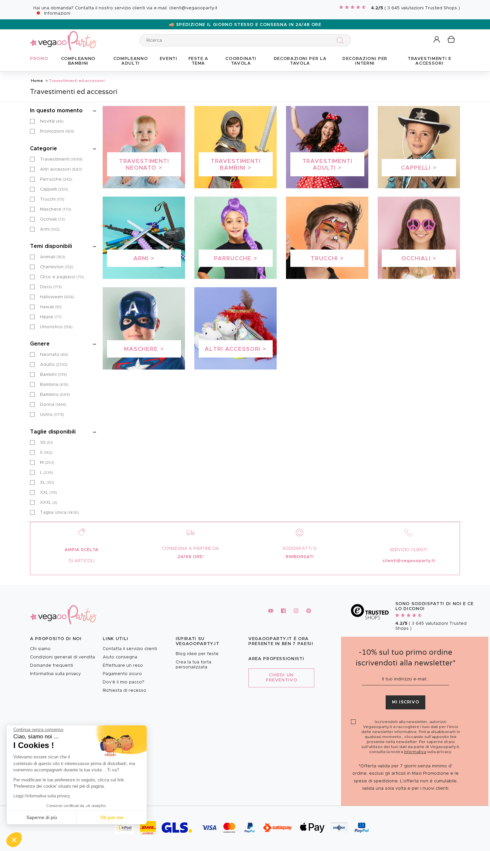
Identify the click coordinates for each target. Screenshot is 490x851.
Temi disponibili (51, 246)
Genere (40, 344)
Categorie (43, 148)
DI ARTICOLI (81, 561)
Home (37, 81)
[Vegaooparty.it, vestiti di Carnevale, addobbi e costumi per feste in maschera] (63, 37)
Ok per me (111, 817)
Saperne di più (41, 817)
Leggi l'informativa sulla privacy (41, 796)
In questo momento (56, 110)
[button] (14, 840)
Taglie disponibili (53, 431)
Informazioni (57, 13)
